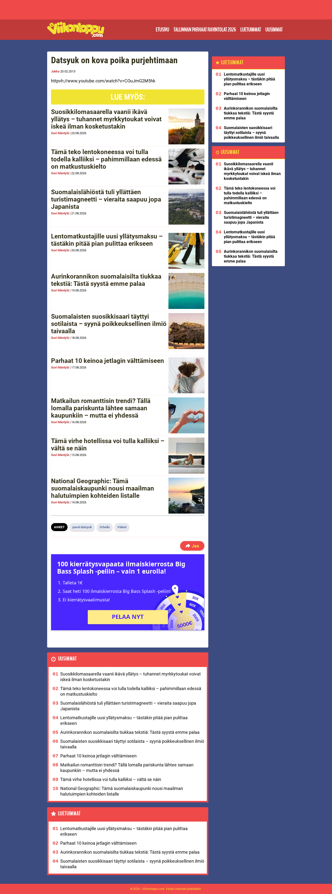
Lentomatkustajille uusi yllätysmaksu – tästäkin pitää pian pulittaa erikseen (107, 240)
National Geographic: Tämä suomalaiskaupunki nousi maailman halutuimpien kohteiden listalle (102, 488)
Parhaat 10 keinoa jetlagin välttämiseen (107, 360)
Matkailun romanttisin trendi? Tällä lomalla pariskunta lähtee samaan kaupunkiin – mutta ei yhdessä (100, 408)
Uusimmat (274, 29)
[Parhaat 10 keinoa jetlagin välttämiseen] (186, 375)
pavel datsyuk (82, 527)
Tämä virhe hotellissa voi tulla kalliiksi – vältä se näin (107, 444)
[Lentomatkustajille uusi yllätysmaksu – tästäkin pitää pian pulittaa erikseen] (186, 251)
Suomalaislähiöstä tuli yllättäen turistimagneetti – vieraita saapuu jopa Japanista (106, 199)
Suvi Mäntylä (60, 133)
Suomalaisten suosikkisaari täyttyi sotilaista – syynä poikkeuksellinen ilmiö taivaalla (108, 324)
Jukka (55, 71)
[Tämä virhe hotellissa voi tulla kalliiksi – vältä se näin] (186, 455)
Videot (121, 527)
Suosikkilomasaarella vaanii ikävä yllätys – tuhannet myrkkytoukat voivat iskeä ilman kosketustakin (106, 119)
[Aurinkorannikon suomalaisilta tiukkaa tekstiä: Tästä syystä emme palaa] (186, 291)
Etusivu (162, 29)
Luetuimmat (250, 29)
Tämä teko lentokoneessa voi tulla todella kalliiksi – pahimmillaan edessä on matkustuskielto (106, 159)
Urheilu (105, 527)
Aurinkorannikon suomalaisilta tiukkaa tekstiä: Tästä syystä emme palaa (106, 280)
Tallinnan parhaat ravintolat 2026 (205, 29)
